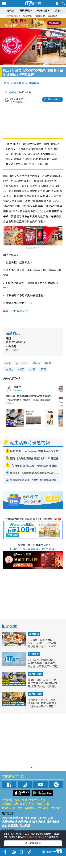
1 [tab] (25, 19)
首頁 (6, 83)
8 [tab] (29, 23)
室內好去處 (35, 674)
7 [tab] (25, 23)
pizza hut (22, 363)
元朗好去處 (26, 804)
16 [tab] (35, 27)
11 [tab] (38, 23)
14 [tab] (29, 27)
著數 (8, 363)
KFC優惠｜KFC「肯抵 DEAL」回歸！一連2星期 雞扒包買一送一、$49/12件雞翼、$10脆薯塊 (42, 644)
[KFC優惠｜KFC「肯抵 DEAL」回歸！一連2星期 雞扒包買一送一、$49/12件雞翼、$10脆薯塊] (14, 645)
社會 (20, 808)
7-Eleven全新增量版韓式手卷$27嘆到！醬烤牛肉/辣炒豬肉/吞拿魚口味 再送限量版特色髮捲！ (43, 664)
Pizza (37, 363)
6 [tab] (41, 19)
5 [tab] (38, 19)
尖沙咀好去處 (37, 800)
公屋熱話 (28, 16)
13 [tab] (25, 27)
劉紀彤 (12, 92)
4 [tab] (35, 19)
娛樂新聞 (40, 16)
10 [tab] (35, 23)
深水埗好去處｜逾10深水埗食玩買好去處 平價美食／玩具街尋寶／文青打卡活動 (42, 704)
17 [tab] (38, 27)
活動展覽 (7, 800)
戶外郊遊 (42, 808)
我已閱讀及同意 (33, 843)
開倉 (24, 800)
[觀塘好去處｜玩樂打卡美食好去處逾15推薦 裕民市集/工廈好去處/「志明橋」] (14, 685)
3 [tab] (32, 19)
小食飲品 (34, 654)
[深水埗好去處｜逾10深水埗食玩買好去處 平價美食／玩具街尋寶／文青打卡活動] (14, 705)
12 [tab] (41, 23)
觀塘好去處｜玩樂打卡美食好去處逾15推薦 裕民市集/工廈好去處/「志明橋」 (43, 683)
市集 (17, 800)
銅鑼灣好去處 (10, 804)
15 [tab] (32, 27)
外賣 (32, 369)
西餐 (43, 369)
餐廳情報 (34, 83)
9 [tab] (32, 23)
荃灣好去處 (42, 804)
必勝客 (9, 369)
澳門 (21, 369)
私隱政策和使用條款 (34, 836)
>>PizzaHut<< (20, 310)
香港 (48, 363)
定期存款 (53, 16)
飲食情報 (18, 83)
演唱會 (10, 10)
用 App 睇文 (53, 99)
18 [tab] (41, 27)
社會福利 (55, 808)
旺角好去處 (8, 808)
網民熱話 (7, 818)
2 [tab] (29, 19)
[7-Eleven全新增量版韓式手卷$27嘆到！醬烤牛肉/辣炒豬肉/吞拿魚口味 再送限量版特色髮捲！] (14, 665)
